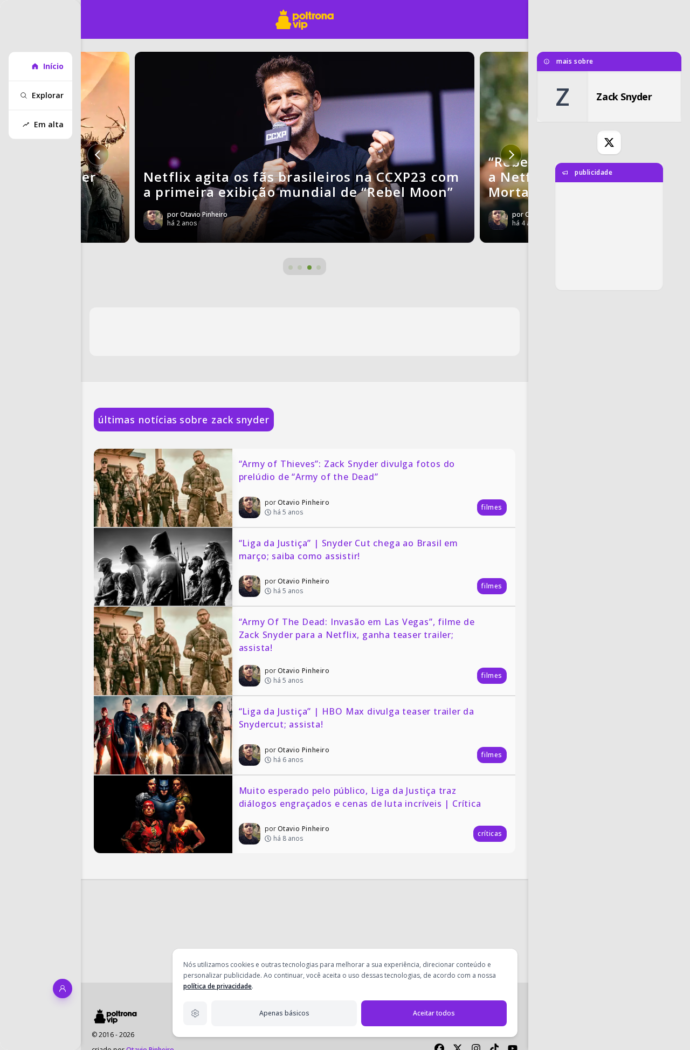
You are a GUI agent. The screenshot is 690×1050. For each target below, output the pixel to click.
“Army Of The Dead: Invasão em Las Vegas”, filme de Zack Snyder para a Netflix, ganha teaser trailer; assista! (358, 635)
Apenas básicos (284, 1013)
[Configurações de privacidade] (195, 1013)
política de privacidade (217, 986)
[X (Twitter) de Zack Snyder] (609, 142)
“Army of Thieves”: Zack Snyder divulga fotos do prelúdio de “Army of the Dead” (348, 470)
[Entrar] (62, 988)
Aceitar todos (434, 1013)
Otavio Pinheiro (304, 502)
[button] (98, 155)
